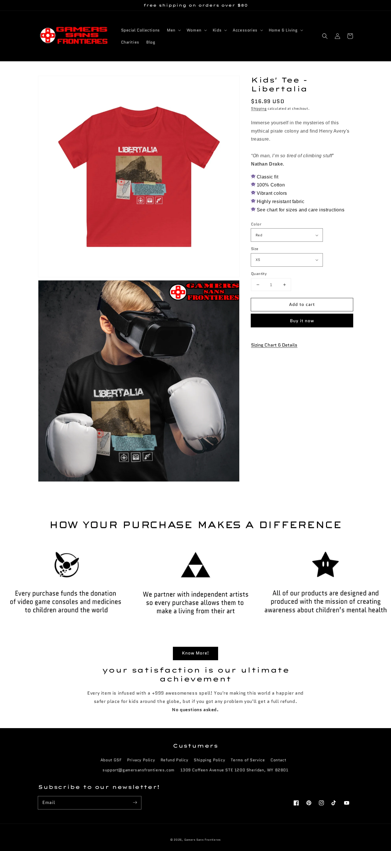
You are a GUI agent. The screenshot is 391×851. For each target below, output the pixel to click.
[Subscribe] (135, 802)
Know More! (195, 653)
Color (256, 224)
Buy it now (302, 321)
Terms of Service (248, 760)
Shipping (259, 108)
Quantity (259, 273)
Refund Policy (174, 760)
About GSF (110, 760)
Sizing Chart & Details (274, 345)
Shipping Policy (209, 760)
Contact (278, 760)
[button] (325, 36)
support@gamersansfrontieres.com (138, 770)
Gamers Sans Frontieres (202, 840)
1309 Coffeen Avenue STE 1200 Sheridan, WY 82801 (234, 770)
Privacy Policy (141, 760)
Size (254, 248)
